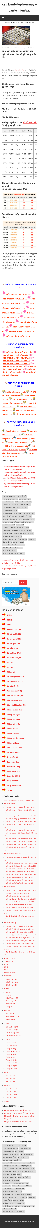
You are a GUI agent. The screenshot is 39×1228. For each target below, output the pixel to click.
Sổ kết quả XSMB (14, 634)
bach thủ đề (6, 505)
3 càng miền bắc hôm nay (10, 499)
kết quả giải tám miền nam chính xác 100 (20, 905)
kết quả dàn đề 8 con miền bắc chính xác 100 (21, 844)
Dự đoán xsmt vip (10, 923)
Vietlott (6, 989)
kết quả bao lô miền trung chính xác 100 (19, 932)
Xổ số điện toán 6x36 (15, 677)
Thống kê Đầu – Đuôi (15, 738)
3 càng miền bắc (22, 496)
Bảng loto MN (10, 1079)
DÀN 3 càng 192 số (17, 1171)
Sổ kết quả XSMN (14, 639)
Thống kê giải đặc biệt (9, 550)
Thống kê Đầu (12, 729)
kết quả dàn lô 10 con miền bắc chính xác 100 (21, 863)
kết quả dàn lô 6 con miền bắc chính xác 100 (21, 869)
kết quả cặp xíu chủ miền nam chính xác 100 (21, 899)
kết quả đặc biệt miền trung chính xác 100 (20, 938)
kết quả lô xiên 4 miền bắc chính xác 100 (19, 883)
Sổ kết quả (8, 976)
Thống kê (11, 672)
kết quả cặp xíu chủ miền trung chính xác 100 (21, 935)
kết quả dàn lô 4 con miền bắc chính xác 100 (21, 866)
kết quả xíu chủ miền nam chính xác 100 (19, 893)
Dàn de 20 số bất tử (9, 525)
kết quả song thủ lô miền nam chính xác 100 (21, 890)
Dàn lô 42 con (18, 533)
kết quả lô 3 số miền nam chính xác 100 (19, 907)
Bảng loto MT (10, 1076)
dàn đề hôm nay (7, 533)
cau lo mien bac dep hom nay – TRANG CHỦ (19, 801)
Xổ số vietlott (12, 648)
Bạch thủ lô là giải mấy (10, 510)
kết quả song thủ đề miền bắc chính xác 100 (21, 816)
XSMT (9, 625)
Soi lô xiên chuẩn (8, 1206)
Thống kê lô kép (13, 724)
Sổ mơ (10, 790)
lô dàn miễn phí (7, 542)
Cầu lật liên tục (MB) (15, 696)
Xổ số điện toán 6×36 (13, 1017)
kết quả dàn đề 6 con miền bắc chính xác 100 (21, 841)
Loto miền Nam (13, 762)
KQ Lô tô (7, 1072)
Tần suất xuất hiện (14, 748)
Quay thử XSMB (13, 771)
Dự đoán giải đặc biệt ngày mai (12, 536)
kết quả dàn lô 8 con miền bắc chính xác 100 (21, 872)
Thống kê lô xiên (13, 719)
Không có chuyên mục (9, 539)
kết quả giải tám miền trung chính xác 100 (20, 940)
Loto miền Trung (13, 767)
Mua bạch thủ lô (18, 542)
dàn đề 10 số (16, 530)
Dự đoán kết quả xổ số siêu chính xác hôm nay (17, 1194)
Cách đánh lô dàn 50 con (10, 519)
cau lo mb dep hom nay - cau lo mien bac (23, 48)
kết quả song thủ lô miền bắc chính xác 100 (20, 807)
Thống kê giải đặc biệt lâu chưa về (13, 553)
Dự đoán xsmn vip (10, 887)
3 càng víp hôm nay (8, 502)
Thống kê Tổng (13, 743)
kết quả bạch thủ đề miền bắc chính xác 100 (21, 821)
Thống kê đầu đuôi (14, 710)
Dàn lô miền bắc (28, 533)
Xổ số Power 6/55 (14, 658)
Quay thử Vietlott (14, 785)
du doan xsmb (7, 1171)
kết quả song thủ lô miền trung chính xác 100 (21, 926)
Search (23, 582)
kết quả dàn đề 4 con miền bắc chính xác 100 (21, 839)
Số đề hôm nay (9, 961)
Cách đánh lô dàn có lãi (26, 519)
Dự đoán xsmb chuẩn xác (12, 854)
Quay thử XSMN (13, 776)
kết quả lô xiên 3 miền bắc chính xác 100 (19, 880)
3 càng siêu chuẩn (25, 499)
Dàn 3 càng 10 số (8, 522)
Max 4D (10, 667)
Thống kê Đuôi (13, 733)
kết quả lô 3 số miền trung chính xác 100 (19, 943)
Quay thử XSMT (13, 781)
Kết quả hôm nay (14, 629)
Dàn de (31, 522)
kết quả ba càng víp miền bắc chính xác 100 (20, 819)
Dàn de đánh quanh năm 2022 (12, 528)
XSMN (9, 620)
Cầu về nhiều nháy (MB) (16, 705)
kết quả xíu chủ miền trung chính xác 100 (20, 929)
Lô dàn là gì (31, 539)
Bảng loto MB (10, 1082)
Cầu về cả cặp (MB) (14, 700)
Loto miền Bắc (12, 757)
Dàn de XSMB (6, 530)
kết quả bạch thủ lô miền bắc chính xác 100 (20, 830)
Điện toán (7, 1010)
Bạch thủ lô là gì (22, 507)
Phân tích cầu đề (9, 958)
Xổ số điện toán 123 (15, 681)
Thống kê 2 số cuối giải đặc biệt (12, 548)
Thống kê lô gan (13, 714)
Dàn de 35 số (20, 525)
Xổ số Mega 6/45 (14, 653)
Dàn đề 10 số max (26, 530)
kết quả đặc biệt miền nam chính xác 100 (20, 902)
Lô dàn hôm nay (22, 539)
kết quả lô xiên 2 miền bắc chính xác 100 (19, 877)
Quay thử (7, 1085)
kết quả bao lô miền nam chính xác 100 (19, 896)
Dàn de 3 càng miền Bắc (10, 1177)
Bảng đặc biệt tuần (25, 516)
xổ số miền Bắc (19, 70)
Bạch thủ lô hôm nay (9, 507)
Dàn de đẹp (25, 528)
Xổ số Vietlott (10, 1004)
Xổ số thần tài (13, 686)
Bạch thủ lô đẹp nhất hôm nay (21, 505)
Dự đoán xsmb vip (10, 804)
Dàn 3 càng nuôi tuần (21, 522)
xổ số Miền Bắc (30, 122)
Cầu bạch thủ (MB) (14, 691)
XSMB (9, 615)
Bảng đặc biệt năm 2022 (10, 516)
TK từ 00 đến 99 (13, 752)
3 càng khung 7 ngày (9, 496)
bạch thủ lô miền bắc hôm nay (12, 513)
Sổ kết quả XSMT (14, 643)
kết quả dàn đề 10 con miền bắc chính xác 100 (20, 1116)
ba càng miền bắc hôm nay (23, 502)
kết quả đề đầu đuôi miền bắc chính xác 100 (21, 874)
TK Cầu (6, 1023)
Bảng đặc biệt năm (28, 513)
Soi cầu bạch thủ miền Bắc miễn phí (13, 545)
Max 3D (10, 662)
